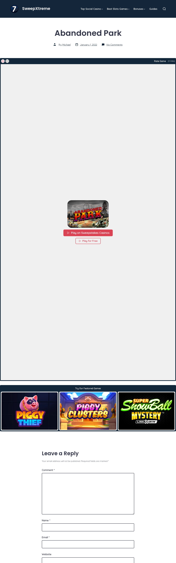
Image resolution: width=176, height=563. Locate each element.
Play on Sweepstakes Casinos (90, 233)
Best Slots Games (117, 8)
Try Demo (29, 410)
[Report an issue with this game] (3, 61)
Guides (153, 8)
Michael (66, 44)
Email (46, 537)
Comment (48, 469)
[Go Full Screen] (7, 61)
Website (46, 554)
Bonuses (138, 8)
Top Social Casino (91, 8)
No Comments (114, 44)
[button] (88, 214)
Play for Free (90, 240)
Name (46, 520)
